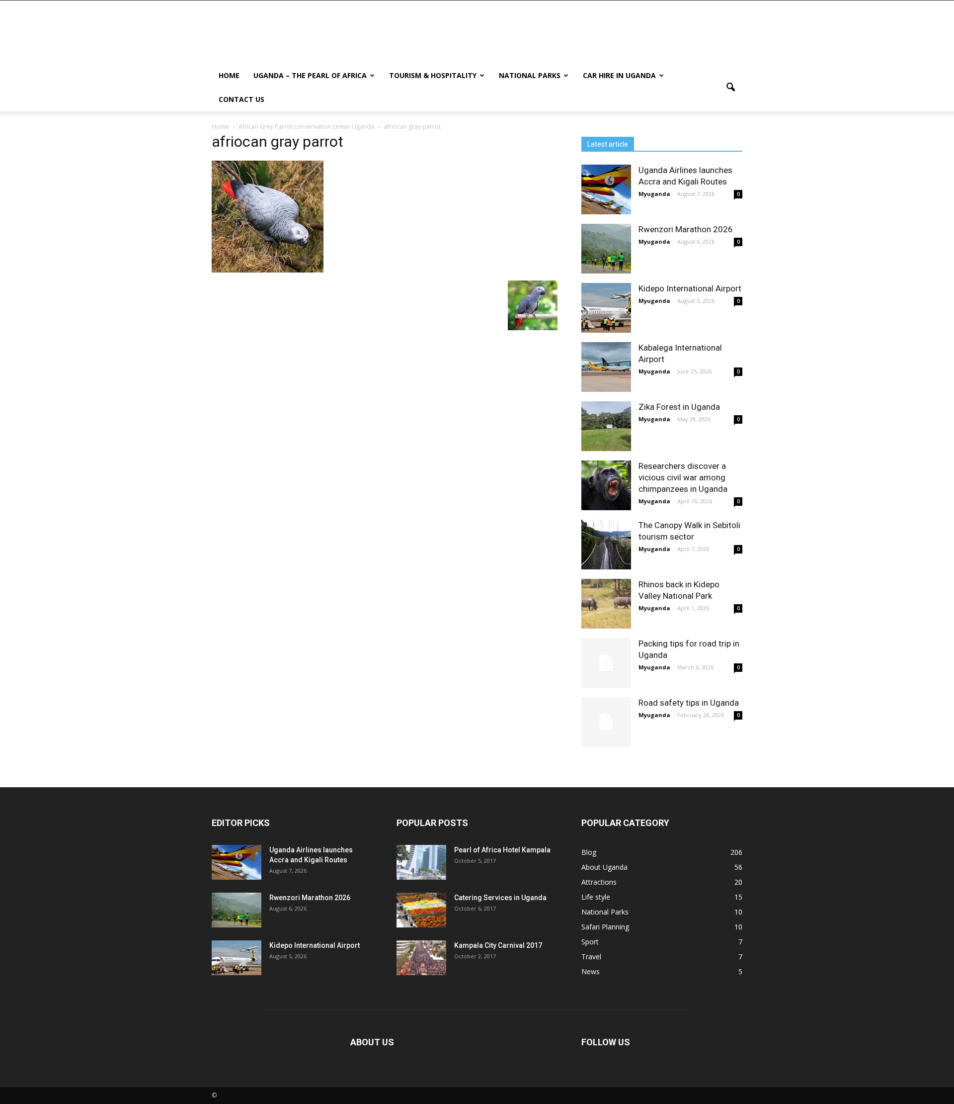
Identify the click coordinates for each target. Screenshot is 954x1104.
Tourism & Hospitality (433, 75)
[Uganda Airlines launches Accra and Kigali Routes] (606, 189)
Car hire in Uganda (619, 75)
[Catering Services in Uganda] (421, 910)
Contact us (241, 99)
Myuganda (654, 193)
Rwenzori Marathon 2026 (685, 229)
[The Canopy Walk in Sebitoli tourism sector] (606, 544)
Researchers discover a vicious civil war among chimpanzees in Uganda (682, 477)
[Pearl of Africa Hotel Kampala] (421, 862)
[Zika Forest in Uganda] (606, 426)
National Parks (529, 75)
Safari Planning (605, 926)
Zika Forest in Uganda (679, 407)
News (590, 971)
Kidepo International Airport (689, 288)
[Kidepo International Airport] (606, 308)
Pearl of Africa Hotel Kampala (502, 850)
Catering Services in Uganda (500, 898)
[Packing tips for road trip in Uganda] (606, 663)
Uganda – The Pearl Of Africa (310, 75)
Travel (591, 956)
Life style (595, 897)
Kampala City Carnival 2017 (498, 945)
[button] (730, 87)
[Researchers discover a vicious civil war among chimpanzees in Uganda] (606, 485)
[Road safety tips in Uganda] (606, 722)
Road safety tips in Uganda (688, 703)
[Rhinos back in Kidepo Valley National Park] (606, 604)
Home (229, 75)
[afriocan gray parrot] (267, 270)
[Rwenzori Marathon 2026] (606, 249)
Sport (590, 941)
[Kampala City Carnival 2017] (421, 957)
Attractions (599, 882)
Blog (588, 852)
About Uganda (604, 867)
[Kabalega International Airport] (606, 367)
